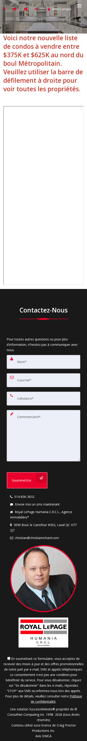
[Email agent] (26, 9)
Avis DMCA (43, 736)
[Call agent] (5, 9)
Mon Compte (61, 9)
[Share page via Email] (37, 9)
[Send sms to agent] (15, 9)
